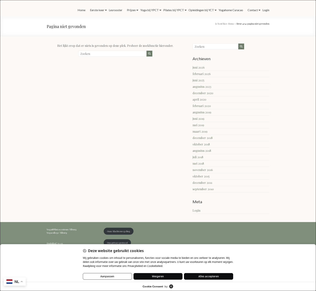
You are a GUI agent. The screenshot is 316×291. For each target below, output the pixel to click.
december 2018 (202, 138)
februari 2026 (202, 74)
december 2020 (203, 93)
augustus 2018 (202, 151)
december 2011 (202, 183)
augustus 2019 (202, 112)
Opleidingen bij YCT (201, 10)
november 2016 (203, 170)
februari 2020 (202, 106)
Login (265, 10)
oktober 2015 (201, 176)
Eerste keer (97, 10)
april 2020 (199, 99)
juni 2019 (198, 119)
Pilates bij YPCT (173, 10)
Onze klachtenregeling (118, 231)
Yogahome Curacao (231, 10)
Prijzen (131, 10)
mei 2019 (198, 125)
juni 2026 (199, 67)
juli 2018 (198, 157)
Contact (253, 10)
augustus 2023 (202, 87)
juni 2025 (198, 80)
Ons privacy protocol (117, 242)
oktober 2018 (201, 144)
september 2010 (203, 189)
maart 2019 (200, 131)
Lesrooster (115, 10)
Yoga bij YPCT (149, 10)
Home (81, 10)
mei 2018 (198, 163)
